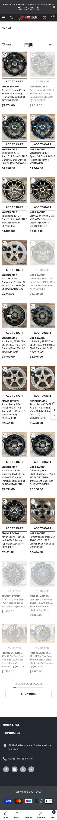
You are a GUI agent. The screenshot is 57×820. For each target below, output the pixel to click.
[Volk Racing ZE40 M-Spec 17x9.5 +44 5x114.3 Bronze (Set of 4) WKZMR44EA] (14, 190)
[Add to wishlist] (4, 54)
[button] (54, 6)
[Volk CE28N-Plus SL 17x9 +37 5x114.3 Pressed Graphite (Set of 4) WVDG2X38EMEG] (42, 190)
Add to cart (14, 81)
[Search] (11, 18)
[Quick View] (4, 60)
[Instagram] (15, 769)
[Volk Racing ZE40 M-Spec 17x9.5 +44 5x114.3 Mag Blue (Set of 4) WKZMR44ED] (42, 127)
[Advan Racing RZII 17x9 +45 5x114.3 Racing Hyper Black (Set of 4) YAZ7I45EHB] (14, 511)
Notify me (42, 81)
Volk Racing (9, 149)
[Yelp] (23, 769)
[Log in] (44, 18)
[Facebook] (6, 769)
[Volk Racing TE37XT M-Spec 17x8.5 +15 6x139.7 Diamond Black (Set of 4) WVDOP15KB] (42, 252)
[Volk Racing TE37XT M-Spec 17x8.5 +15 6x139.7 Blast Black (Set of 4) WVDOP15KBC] (42, 315)
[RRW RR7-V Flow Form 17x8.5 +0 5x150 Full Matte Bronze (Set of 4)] (14, 574)
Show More (28, 693)
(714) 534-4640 (24, 758)
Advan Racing (10, 86)
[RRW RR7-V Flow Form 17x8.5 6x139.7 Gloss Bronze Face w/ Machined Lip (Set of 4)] (14, 633)
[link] (17, 814)
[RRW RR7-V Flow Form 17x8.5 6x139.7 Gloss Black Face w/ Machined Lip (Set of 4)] (42, 633)
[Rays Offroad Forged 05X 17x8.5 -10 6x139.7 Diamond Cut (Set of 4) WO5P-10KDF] (42, 511)
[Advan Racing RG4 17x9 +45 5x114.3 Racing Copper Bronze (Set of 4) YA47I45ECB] (42, 64)
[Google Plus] (31, 769)
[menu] (3, 17)
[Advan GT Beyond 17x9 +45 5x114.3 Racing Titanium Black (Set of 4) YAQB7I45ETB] (14, 64)
